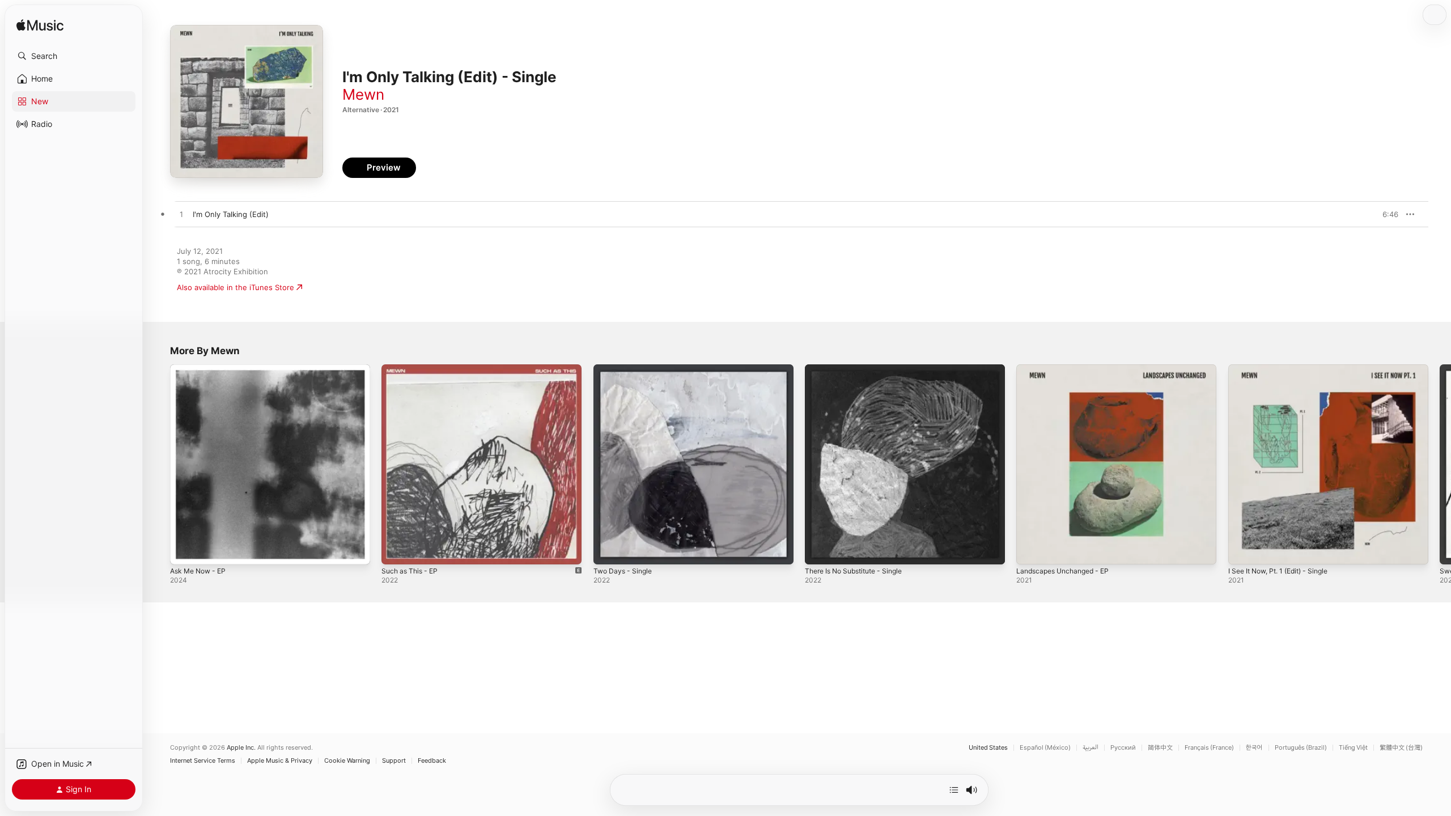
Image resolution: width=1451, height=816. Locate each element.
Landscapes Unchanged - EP (1067, 368)
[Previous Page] (159, 464)
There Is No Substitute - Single (860, 368)
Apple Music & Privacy (279, 761)
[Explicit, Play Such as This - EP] (395, 550)
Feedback (432, 761)
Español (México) (1045, 748)
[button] (73, 56)
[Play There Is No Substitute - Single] (819, 550)
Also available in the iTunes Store (235, 287)
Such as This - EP (412, 368)
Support (394, 761)
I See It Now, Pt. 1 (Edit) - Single (1285, 368)
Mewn (363, 94)
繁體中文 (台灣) (1401, 748)
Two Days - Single (625, 368)
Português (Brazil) (1301, 748)
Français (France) (1209, 748)
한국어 (1254, 748)
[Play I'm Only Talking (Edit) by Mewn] (181, 215)
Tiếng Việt (1353, 748)
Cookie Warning (347, 761)
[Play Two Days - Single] (607, 550)
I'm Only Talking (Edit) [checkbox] (231, 214)
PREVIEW (1385, 214)
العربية (1090, 748)
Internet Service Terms (202, 761)
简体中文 (1160, 748)
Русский (1123, 748)
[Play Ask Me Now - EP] (184, 550)
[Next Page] (1440, 464)
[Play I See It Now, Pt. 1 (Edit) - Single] (1242, 550)
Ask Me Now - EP (201, 368)
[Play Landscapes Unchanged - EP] (1030, 550)
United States (988, 748)
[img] (39, 25)
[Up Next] (954, 790)
